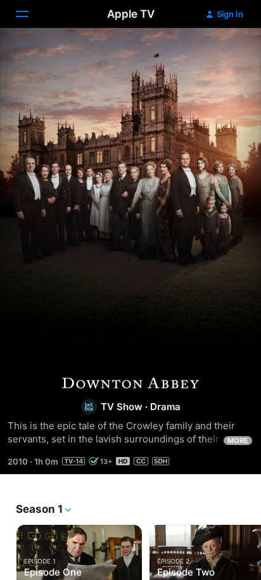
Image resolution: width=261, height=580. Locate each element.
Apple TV (131, 14)
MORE (237, 440)
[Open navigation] (30, 14)
